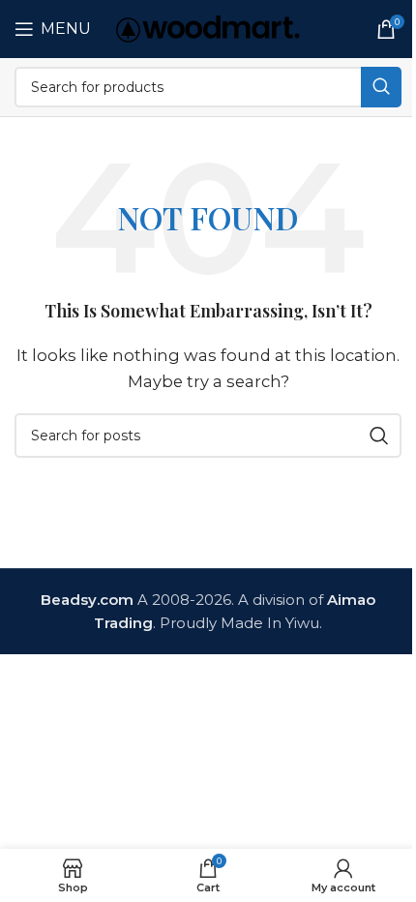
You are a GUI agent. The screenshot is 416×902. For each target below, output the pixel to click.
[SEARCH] (381, 87)
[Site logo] (208, 27)
